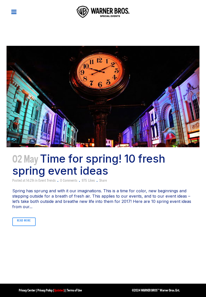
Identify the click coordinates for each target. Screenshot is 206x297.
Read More (24, 220)
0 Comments (68, 180)
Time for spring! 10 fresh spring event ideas (88, 164)
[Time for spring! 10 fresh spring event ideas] (103, 96)
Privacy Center (27, 290)
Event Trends (47, 180)
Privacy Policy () (51, 290)
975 (88, 180)
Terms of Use (74, 290)
